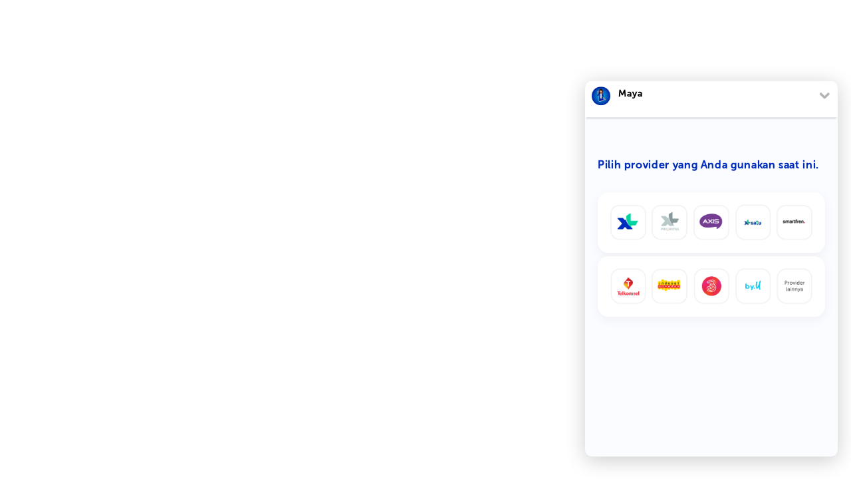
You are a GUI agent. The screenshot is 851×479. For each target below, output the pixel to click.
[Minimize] (824, 95)
